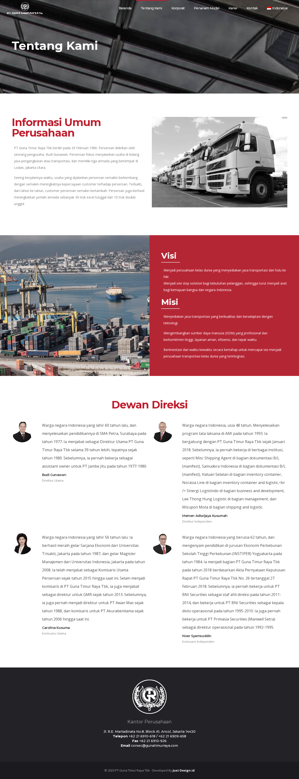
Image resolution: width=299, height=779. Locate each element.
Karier (232, 8)
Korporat (178, 8)
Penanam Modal (206, 8)
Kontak (252, 8)
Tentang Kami (151, 8)
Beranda (125, 8)
